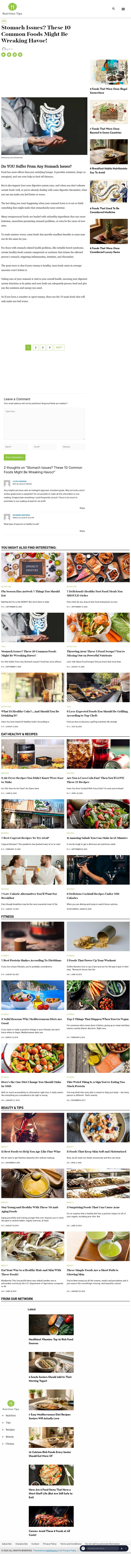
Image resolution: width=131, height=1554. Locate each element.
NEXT (59, 347)
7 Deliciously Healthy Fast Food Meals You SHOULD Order (95, 593)
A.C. (2, 1162)
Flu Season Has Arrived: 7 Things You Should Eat (30, 593)
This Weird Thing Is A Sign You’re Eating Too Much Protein (96, 1084)
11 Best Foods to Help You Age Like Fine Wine (31, 1152)
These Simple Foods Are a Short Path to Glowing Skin (92, 1272)
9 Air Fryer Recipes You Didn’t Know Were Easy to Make (32, 780)
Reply (82, 508)
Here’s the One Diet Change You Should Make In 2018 (31, 1084)
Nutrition (6, 587)
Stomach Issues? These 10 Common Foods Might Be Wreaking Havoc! (28, 653)
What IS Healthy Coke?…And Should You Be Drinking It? (30, 713)
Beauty (4, 1147)
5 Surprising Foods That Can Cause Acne (93, 1207)
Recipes (5, 773)
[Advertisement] (44, 78)
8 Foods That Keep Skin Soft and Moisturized (96, 1152)
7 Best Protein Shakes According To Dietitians (31, 960)
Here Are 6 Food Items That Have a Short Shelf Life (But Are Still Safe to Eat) (51, 1494)
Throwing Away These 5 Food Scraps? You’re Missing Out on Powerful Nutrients (96, 653)
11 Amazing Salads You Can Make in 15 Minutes (97, 838)
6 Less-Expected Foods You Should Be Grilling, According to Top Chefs (97, 713)
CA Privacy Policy (67, 1550)
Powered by (45, 1550)
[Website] (73, 447)
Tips (4, 21)
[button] (113, 9)
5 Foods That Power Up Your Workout (91, 960)
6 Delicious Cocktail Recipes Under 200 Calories (93, 896)
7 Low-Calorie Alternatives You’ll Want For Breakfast (29, 896)
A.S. (68, 974)
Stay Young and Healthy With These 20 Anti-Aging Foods (30, 1209)
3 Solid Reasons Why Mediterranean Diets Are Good (31, 1021)
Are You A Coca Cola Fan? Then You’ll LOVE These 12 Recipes (95, 780)
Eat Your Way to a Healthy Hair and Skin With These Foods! (31, 1272)
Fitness (5, 956)
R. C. (2, 607)
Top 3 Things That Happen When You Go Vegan (98, 1019)
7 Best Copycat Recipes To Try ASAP (25, 838)
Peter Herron (72, 909)
